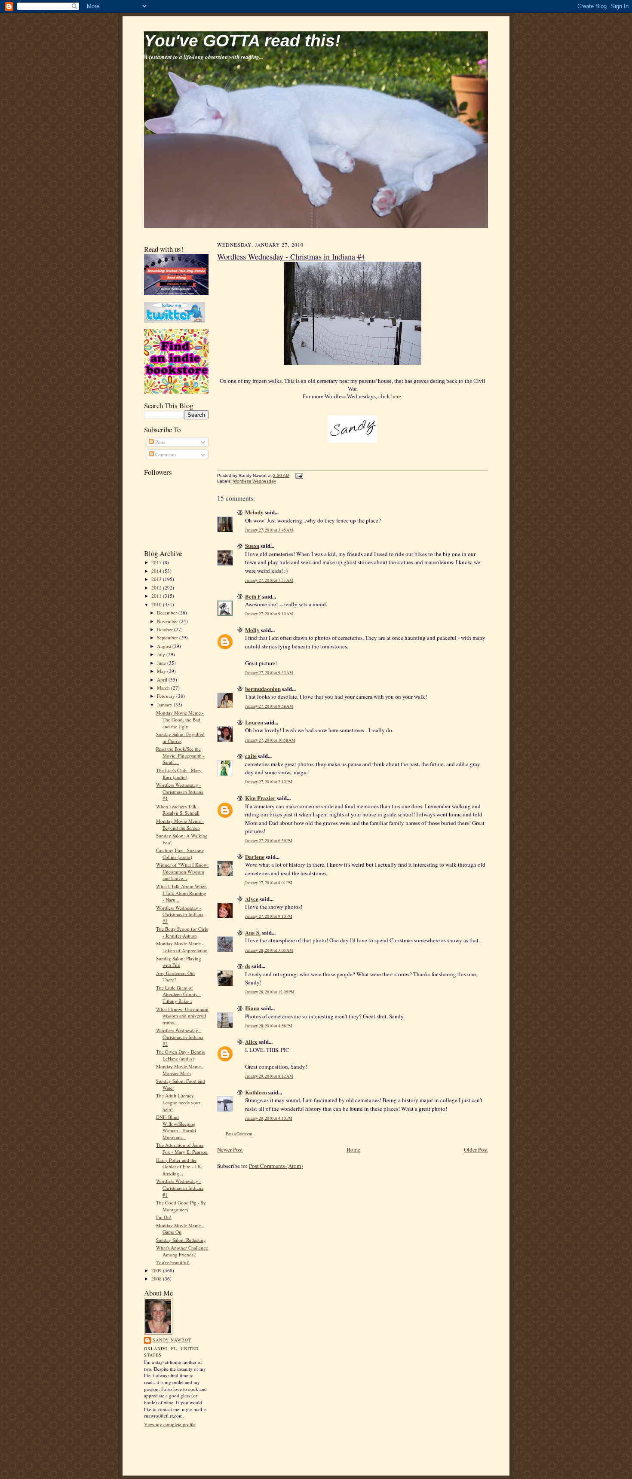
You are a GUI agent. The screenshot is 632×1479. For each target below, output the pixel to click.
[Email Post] (298, 475)
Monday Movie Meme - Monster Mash (180, 1069)
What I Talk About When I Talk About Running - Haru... (181, 893)
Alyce (251, 899)
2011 (157, 596)
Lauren (254, 722)
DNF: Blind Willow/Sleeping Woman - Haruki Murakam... (176, 1127)
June (162, 663)
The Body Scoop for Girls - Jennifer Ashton (182, 932)
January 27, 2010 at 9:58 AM (269, 706)
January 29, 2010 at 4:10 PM (268, 1118)
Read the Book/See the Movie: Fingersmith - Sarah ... (180, 755)
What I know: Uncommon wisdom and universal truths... (182, 1016)
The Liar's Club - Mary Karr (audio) (179, 773)
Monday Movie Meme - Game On (180, 1228)
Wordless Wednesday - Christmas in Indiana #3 (179, 914)
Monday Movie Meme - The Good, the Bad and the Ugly (180, 719)
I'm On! (164, 1217)
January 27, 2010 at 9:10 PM (268, 916)
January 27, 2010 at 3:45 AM (269, 530)
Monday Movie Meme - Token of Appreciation (182, 946)
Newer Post (230, 1149)
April (163, 679)
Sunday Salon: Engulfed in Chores (180, 737)
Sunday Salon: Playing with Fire (178, 962)
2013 (157, 579)
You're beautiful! (173, 1262)
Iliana (252, 1008)
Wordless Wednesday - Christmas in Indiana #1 (179, 1188)
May (162, 671)
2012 (157, 587)
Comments (165, 454)
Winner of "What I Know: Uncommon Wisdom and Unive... (182, 871)
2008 (157, 1278)
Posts (159, 442)
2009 (157, 1270)
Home (353, 1149)
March (164, 687)
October (165, 629)
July (161, 654)
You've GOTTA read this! (242, 40)
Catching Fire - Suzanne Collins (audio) (180, 853)
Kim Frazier (260, 798)
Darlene (254, 857)
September (168, 637)
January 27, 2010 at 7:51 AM (269, 580)
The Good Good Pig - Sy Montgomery (181, 1206)
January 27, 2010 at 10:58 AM (270, 740)
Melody (254, 512)
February (166, 696)
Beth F (253, 596)
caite (251, 756)
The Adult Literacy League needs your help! (178, 1102)
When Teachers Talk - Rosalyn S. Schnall (177, 809)
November (168, 621)
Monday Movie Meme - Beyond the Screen (180, 824)
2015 (157, 562)
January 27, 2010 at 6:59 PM (268, 840)
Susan (252, 545)
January (165, 704)
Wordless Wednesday (254, 481)
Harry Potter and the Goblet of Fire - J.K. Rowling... (179, 1166)
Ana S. (253, 932)
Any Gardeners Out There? (175, 976)
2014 (157, 571)
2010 (157, 604)
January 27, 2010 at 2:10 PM (268, 782)
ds (247, 966)
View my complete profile (170, 1424)
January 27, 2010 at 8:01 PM (268, 883)
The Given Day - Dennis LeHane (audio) (180, 1055)
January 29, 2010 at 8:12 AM (269, 1076)
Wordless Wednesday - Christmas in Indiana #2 (179, 1037)
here (396, 396)
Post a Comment (239, 1134)
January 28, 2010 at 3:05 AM (269, 950)
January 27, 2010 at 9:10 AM (269, 614)
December (167, 612)
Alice (251, 1041)
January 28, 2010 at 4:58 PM (268, 1026)
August (164, 646)
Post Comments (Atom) (276, 1166)
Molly (252, 630)
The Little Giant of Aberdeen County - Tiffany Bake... (178, 994)
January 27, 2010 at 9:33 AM (269, 672)
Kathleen (256, 1092)
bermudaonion (263, 688)
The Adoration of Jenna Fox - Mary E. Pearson (182, 1148)
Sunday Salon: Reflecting (181, 1240)
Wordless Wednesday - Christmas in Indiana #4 (179, 791)
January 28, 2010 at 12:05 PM (270, 992)
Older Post (476, 1149)
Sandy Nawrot (172, 1340)
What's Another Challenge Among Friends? (182, 1251)
